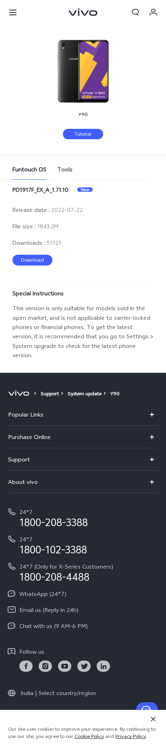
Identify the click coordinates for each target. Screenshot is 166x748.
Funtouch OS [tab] (29, 169)
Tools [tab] (65, 169)
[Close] (153, 719)
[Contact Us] (147, 709)
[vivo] (20, 393)
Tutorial (83, 134)
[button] (13, 12)
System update (85, 393)
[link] (26, 666)
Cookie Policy (89, 736)
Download (32, 260)
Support (50, 393)
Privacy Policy (130, 736)
